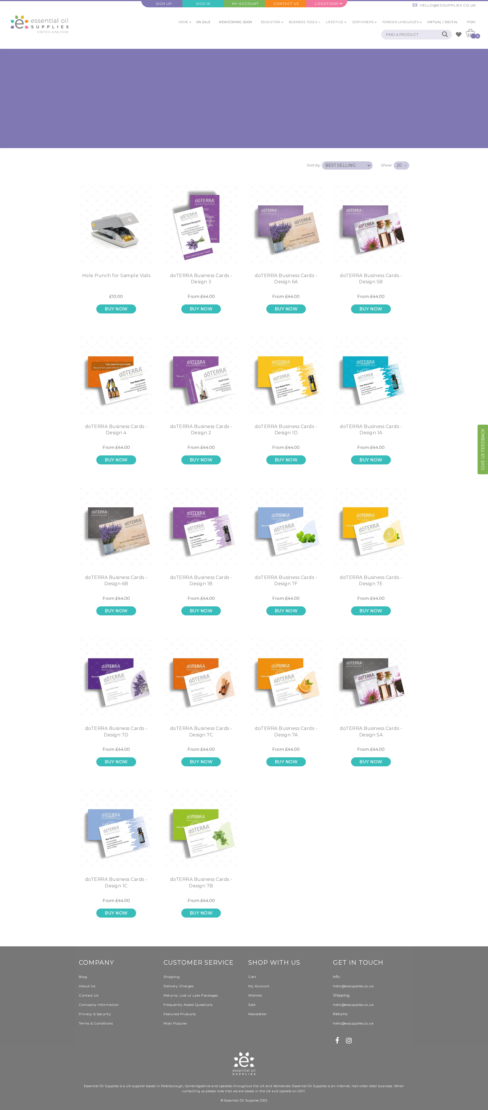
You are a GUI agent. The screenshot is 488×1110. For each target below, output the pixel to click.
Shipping (172, 977)
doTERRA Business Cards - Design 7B (201, 882)
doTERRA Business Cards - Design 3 (201, 278)
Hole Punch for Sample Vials (116, 275)
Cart (252, 977)
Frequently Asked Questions (188, 1004)
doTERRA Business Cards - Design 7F (286, 580)
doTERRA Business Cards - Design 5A (371, 731)
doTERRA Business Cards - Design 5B (371, 278)
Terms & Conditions (96, 1023)
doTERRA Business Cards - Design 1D (286, 429)
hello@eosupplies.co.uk (448, 5)
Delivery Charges (178, 986)
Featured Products (180, 1014)
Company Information (99, 1004)
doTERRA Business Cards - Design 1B (201, 580)
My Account (245, 3)
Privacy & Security (95, 1014)
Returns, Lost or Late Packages (191, 995)
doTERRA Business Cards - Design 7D (116, 731)
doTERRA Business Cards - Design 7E (371, 580)
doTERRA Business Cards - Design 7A (286, 731)
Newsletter (257, 1014)
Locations (326, 3)
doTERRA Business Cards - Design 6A (286, 278)
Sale (251, 1004)
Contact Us (286, 3)
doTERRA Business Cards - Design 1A (371, 429)
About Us (87, 986)
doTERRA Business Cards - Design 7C (201, 731)
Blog (83, 977)
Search (444, 34)
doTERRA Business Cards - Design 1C (116, 882)
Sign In (203, 3)
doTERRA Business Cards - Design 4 (116, 429)
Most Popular (175, 1023)
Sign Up (164, 3)
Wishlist (255, 995)
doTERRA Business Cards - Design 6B (116, 580)
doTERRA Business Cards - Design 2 (201, 429)
